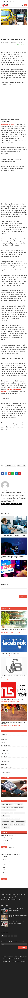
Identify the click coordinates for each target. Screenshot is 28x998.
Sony (4, 872)
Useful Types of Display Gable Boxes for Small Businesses (18, 916)
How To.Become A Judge (7, 804)
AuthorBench (3, 679)
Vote (4, 847)
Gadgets (3, 750)
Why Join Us (5, 958)
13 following (18, 503)
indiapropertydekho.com (7, 813)
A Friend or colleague (8, 837)
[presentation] (21, 782)
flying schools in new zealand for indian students (12, 807)
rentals (22, 813)
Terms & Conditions (6, 961)
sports (2, 739)
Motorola (5, 875)
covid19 (13, 810)
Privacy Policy (21, 958)
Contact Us (23, 961)
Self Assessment (5, 821)
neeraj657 (3, 655)
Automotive (4, 764)
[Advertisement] (14, 39)
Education (3, 761)
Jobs (2, 737)
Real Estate (4, 748)
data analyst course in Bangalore (18, 821)
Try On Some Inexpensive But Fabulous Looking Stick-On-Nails (13, 676)
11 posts (12, 503)
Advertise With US (13, 958)
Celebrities (3, 753)
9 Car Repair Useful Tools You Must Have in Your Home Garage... (18, 909)
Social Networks (7, 843)
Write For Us (17, 961)
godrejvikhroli (4, 632)
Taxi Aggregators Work (21, 465)
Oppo (4, 867)
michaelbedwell (4, 701)
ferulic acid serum (18, 804)
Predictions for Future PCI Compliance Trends (12, 699)
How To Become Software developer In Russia (13, 535)
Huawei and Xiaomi (7, 862)
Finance (3, 734)
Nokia (4, 864)
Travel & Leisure (5, 767)
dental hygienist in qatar (7, 824)
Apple (4, 859)
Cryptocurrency (5, 772)
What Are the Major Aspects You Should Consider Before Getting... (17, 922)
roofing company (5, 815)
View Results (11, 847)
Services (3, 756)
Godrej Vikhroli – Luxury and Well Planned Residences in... (13, 630)
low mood (17, 813)
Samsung (5, 856)
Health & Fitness (5, 770)
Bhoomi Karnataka (6, 810)
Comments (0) (4, 584)
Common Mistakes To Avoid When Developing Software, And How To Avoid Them (12, 557)
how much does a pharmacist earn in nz (10, 818)
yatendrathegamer (6, 491)
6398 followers (5, 503)
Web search (5, 840)
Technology (4, 745)
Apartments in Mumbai (19, 824)
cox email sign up (5, 827)
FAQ (12, 961)
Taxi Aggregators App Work (10, 465)
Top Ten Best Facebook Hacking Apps (10, 653)
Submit (23, 597)
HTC (4, 869)
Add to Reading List (22, 44)
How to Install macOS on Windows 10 (10, 579)
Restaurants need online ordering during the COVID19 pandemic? (13, 723)
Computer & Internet (6, 42)
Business (3, 742)
